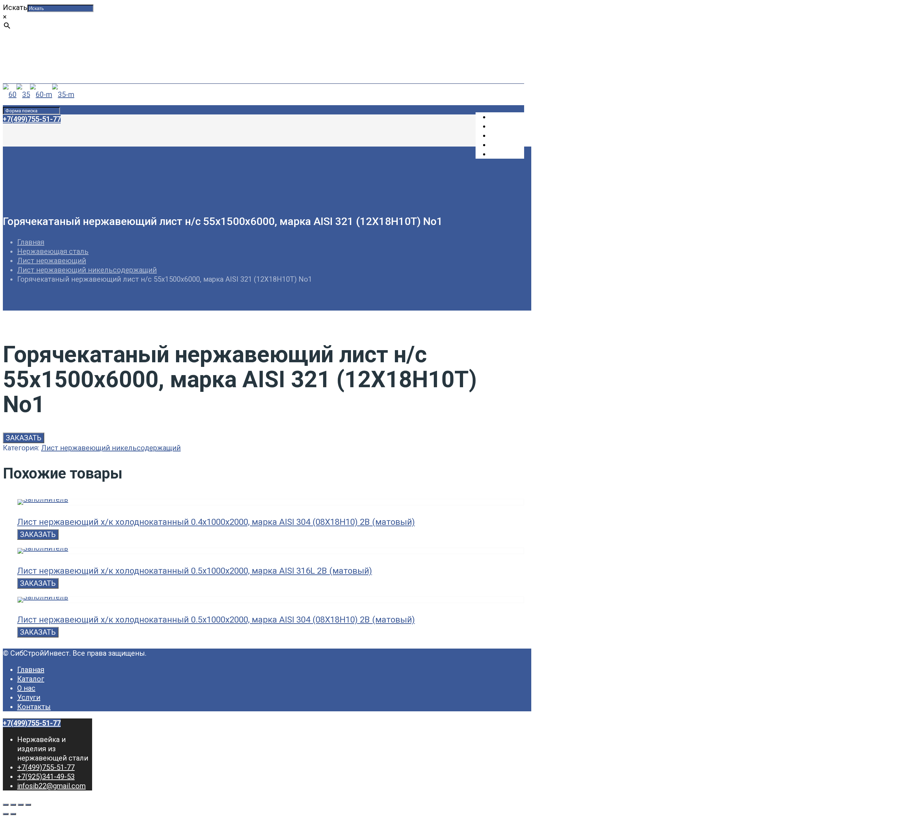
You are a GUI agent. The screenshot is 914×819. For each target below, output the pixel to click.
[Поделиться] (13, 805)
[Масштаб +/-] (28, 805)
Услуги (28, 697)
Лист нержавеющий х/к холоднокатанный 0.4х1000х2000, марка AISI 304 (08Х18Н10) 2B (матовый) (216, 522)
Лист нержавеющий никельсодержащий (87, 270)
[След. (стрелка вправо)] (13, 814)
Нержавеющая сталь (53, 251)
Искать (15, 7)
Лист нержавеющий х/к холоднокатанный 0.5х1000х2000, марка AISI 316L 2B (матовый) (194, 571)
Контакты (34, 706)
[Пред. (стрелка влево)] (6, 814)
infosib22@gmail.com (51, 71)
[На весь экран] (21, 805)
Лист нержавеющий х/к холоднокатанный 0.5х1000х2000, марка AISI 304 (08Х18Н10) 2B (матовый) (216, 620)
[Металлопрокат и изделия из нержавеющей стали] (38, 94)
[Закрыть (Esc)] (6, 805)
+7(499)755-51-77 (46, 53)
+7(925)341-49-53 (46, 62)
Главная (30, 242)
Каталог (30, 679)
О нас (26, 688)
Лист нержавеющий (51, 260)
